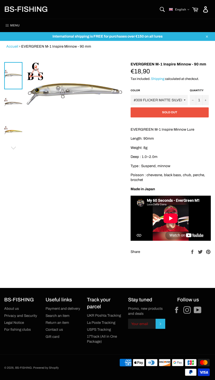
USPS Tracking (99, 330)
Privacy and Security (20, 316)
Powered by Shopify (46, 367)
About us (11, 309)
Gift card (52, 337)
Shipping (157, 79)
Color (135, 90)
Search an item (57, 316)
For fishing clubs (17, 330)
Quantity (196, 90)
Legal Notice (14, 323)
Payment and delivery (63, 309)
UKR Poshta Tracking (104, 316)
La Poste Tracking (101, 323)
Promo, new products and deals (145, 311)
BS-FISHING (26, 9)
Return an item (57, 323)
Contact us (54, 330)
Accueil (12, 46)
